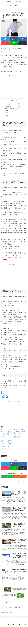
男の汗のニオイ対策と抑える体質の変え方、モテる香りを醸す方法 (6, 431)
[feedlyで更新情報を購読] (7, 476)
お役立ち (5, 456)
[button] (25, 323)
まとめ (6, 110)
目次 (12, 100)
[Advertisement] (14, 86)
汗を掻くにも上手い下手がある (12, 106)
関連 (7, 115)
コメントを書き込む (14, 607)
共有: (7, 113)
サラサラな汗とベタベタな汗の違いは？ (14, 104)
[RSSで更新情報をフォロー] (20, 476)
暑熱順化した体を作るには (11, 108)
